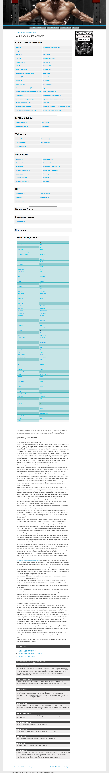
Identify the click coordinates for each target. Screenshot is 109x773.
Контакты (76, 27)
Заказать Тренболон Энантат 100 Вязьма (30, 653)
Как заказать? (41, 27)
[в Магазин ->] (84, 31)
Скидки (63, 27)
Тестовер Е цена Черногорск (26, 656)
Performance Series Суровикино (27, 650)
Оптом (69, 27)
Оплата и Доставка (53, 27)
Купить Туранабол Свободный (60, 767)
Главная (32, 27)
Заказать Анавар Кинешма (26, 655)
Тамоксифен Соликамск (25, 652)
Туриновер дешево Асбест (28, 32)
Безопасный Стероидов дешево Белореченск (28, 560)
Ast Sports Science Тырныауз (23, 767)
